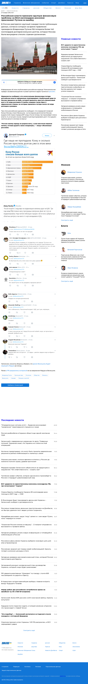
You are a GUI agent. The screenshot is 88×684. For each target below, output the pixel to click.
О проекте (5, 666)
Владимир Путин (7, 375)
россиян (52, 91)
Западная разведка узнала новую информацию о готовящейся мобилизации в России (73, 108)
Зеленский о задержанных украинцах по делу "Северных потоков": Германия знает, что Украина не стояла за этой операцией (24, 443)
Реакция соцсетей (23, 378)
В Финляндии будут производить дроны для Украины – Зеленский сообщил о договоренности (73, 77)
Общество (37, 375)
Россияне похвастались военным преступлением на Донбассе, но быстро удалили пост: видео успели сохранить (73, 88)
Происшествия (18, 375)
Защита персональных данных (11, 670)
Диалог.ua (62, 676)
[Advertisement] (29, 402)
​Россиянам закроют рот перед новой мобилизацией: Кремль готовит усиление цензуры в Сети (73, 127)
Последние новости (12, 420)
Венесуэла (5, 378)
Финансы (45, 375)
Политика (28, 375)
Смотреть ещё (29, 630)
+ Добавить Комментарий (15, 385)
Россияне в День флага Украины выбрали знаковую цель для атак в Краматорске (73, 118)
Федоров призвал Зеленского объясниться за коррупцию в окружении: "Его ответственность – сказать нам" (74, 57)
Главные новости (71, 39)
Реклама (38, 666)
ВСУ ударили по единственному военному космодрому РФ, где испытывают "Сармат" (73, 47)
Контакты (27, 666)
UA (3, 8)
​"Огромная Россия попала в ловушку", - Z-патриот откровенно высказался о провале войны (73, 99)
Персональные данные (53, 666)
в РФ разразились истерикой (17, 370)
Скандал (13, 378)
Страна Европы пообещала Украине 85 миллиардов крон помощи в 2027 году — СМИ (72, 68)
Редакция (16, 666)
